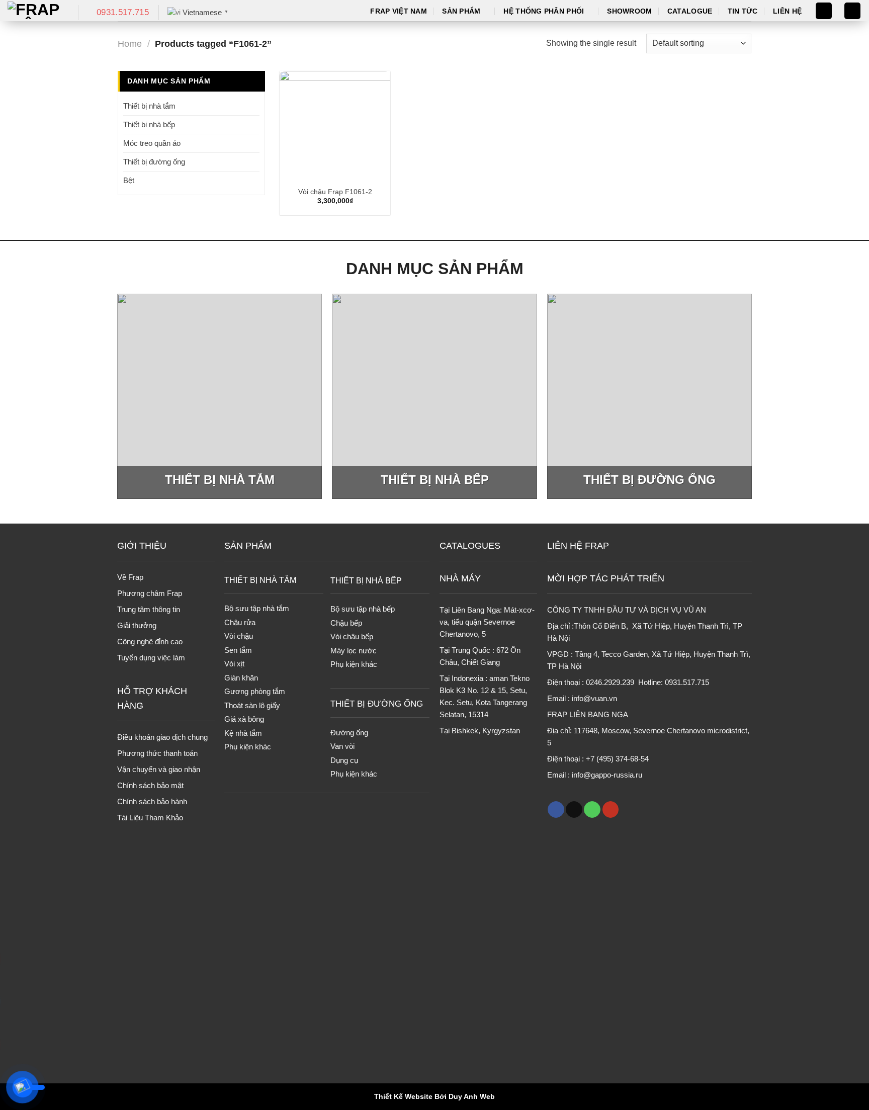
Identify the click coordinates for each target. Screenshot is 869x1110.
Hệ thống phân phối (543, 11)
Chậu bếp (346, 623)
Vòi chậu (238, 636)
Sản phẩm (461, 11)
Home (130, 43)
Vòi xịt (234, 663)
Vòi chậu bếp (351, 636)
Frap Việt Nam (398, 11)
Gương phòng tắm (254, 691)
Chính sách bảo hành (152, 801)
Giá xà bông (244, 719)
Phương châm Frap (149, 593)
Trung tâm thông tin (148, 609)
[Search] (824, 11)
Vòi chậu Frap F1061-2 (335, 192)
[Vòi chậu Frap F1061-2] (335, 126)
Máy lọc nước (353, 650)
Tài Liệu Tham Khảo (150, 817)
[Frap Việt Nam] (35, 10)
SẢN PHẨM (248, 546)
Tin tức (743, 11)
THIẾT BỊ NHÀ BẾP (366, 580)
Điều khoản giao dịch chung (162, 737)
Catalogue (690, 11)
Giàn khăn (241, 677)
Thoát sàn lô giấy (252, 705)
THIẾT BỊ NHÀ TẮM (260, 579)
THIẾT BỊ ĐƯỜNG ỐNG (376, 704)
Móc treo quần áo (152, 143)
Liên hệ (787, 11)
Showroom (629, 11)
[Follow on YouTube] (610, 809)
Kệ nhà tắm (243, 733)
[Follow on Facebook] (556, 809)
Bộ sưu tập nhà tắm (256, 608)
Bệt (128, 180)
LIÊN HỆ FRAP (578, 546)
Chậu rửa (239, 622)
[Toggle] (255, 106)
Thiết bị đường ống (154, 161)
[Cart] (852, 11)
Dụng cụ (344, 760)
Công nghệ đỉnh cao (150, 641)
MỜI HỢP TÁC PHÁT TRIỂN (605, 578)
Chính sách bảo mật (150, 785)
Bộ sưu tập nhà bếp (362, 609)
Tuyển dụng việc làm (151, 657)
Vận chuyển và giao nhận (158, 769)
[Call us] (592, 809)
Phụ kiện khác (247, 746)
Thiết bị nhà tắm (149, 106)
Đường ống (349, 732)
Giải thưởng (136, 625)
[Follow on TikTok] (574, 809)
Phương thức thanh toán (157, 753)
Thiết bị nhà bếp (149, 124)
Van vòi (342, 746)
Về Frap (130, 577)
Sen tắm (238, 650)
